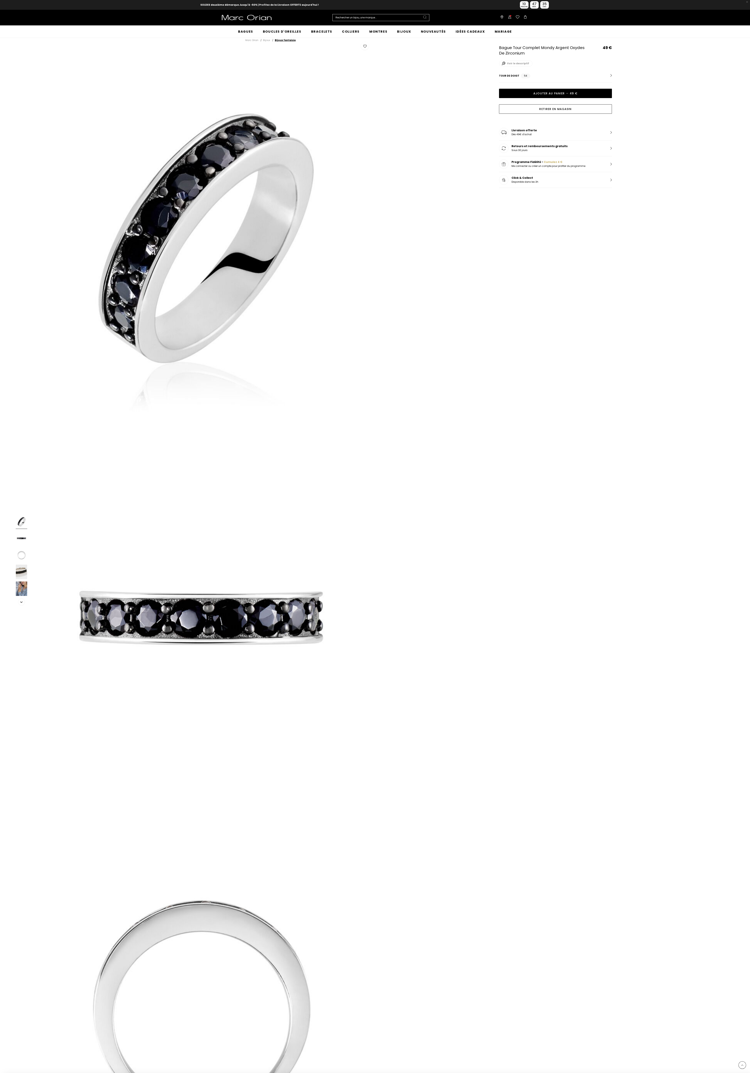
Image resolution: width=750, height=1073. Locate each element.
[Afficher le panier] (524, 17)
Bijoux (266, 40)
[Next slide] (21, 601)
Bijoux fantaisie (285, 40)
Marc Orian (251, 40)
